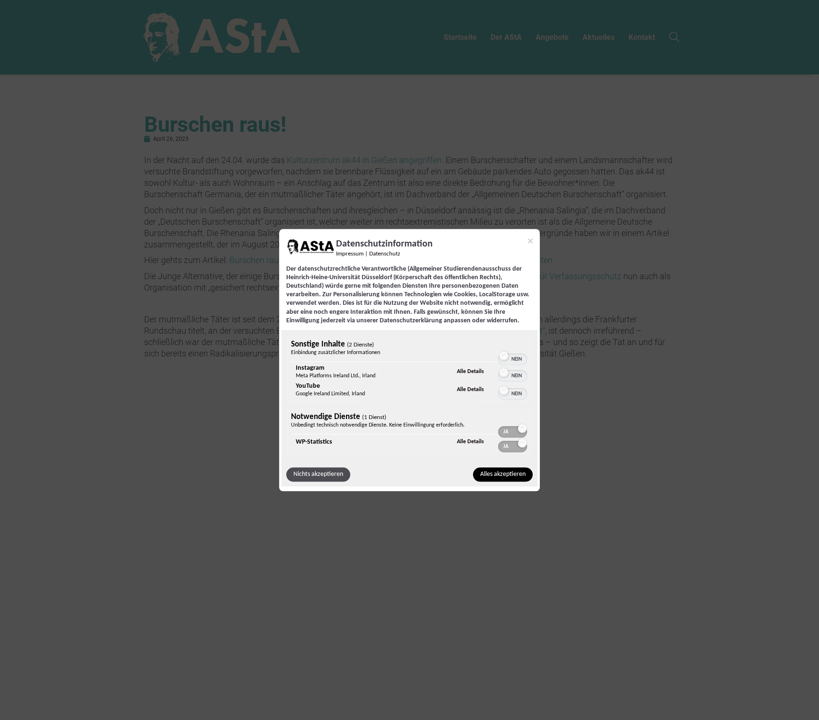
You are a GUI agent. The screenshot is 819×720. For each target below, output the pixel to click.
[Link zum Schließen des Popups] (530, 240)
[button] (504, 356)
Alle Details (470, 371)
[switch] (512, 355)
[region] (409, 396)
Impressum (350, 254)
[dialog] (409, 360)
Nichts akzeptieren (318, 474)
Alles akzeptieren (503, 474)
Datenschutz (384, 254)
